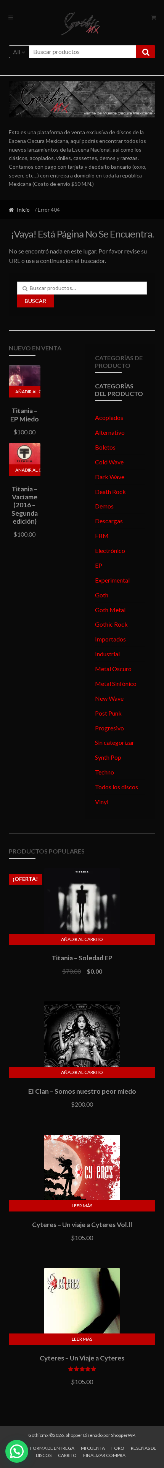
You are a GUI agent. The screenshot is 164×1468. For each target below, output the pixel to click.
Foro (117, 1448)
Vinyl (101, 801)
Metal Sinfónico (116, 683)
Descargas (109, 520)
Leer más (82, 1205)
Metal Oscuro (113, 668)
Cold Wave (109, 462)
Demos (104, 506)
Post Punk (108, 713)
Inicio (23, 209)
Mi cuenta (93, 1448)
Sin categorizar (114, 742)
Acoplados (109, 417)
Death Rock (110, 491)
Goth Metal (110, 609)
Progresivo (109, 728)
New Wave (109, 698)
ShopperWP (123, 1435)
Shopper (74, 1435)
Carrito (67, 1455)
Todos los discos (116, 786)
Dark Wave (109, 476)
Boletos (105, 447)
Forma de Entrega (52, 1448)
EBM (102, 535)
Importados (110, 639)
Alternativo (110, 432)
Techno (104, 772)
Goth (101, 595)
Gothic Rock (111, 624)
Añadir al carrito (28, 391)
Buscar (35, 301)
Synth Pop (108, 757)
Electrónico (110, 550)
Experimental (112, 580)
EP (98, 565)
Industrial (107, 653)
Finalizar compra (104, 1455)
